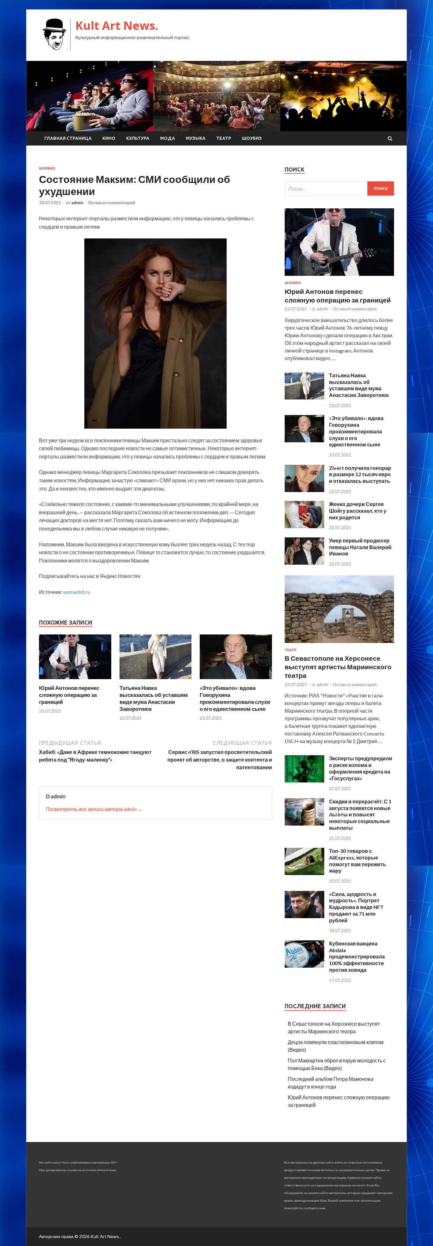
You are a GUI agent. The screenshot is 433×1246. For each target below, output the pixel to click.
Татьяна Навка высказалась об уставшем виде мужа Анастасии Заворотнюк (154, 698)
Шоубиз (252, 138)
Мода (167, 138)
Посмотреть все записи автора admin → (94, 809)
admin (77, 202)
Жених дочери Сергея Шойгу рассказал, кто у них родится (357, 510)
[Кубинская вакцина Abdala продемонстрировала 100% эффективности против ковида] (304, 966)
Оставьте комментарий (111, 202)
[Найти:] (339, 188)
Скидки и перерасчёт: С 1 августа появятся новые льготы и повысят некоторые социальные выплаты (360, 814)
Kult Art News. (116, 25)
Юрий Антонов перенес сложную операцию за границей (69, 695)
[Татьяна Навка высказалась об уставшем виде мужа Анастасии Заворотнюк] (156, 681)
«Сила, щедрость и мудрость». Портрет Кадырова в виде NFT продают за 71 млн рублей (356, 907)
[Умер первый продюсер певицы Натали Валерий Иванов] (304, 563)
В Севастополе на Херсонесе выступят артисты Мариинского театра (338, 666)
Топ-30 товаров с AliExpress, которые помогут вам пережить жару (357, 860)
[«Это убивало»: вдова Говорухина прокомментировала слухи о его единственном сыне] (236, 681)
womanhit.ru (76, 592)
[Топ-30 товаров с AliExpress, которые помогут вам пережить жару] (304, 873)
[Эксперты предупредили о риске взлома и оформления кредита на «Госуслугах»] (304, 780)
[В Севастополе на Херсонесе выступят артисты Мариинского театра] (339, 644)
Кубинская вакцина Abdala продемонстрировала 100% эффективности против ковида (357, 956)
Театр (223, 138)
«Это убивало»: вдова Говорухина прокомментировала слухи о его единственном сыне (235, 698)
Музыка (195, 138)
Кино (108, 138)
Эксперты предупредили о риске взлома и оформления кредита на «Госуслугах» (360, 768)
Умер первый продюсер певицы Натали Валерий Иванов (360, 547)
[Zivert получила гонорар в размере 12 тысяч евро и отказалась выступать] (304, 490)
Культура (137, 138)
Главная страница (68, 138)
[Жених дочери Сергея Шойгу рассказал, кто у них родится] (304, 526)
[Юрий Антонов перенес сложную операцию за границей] (75, 681)
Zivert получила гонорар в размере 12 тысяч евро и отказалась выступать (360, 474)
